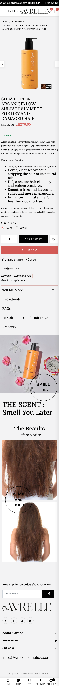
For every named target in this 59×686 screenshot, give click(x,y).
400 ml (8, 227)
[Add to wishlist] (53, 239)
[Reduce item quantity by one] (3, 239)
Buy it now (29, 250)
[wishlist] (49, 11)
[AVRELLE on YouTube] (30, 620)
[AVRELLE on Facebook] (5, 620)
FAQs (6, 308)
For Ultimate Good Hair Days (25, 318)
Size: (8, 223)
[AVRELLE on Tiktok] (14, 620)
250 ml (23, 227)
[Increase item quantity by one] (14, 239)
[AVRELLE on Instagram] (22, 620)
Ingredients (11, 299)
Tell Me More (12, 290)
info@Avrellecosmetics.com (26, 657)
